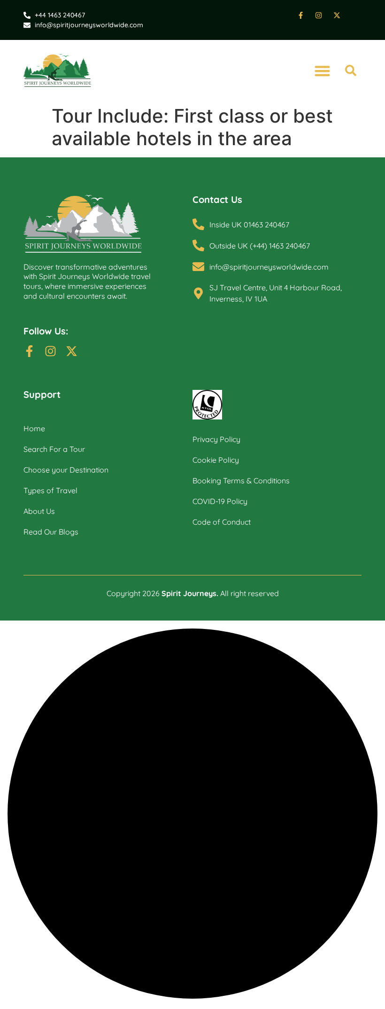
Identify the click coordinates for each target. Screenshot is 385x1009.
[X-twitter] (71, 351)
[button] (322, 70)
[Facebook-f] (29, 351)
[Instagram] (50, 351)
